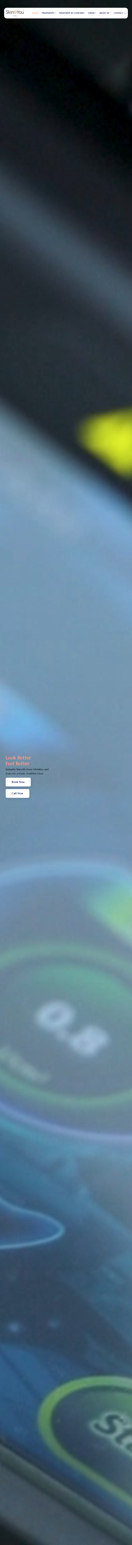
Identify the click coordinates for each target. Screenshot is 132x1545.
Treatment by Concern (71, 13)
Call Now (17, 793)
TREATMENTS (48, 13)
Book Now (18, 782)
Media (91, 13)
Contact (118, 13)
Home (35, 13)
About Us (104, 13)
